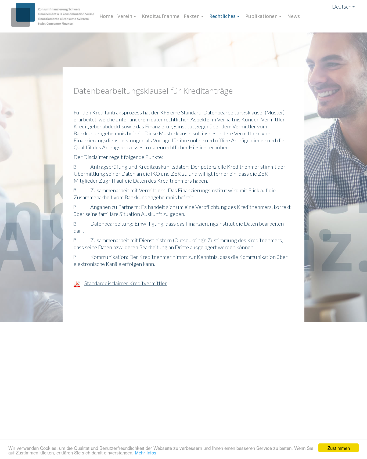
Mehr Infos (145, 452)
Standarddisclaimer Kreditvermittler (125, 283)
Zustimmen (339, 447)
